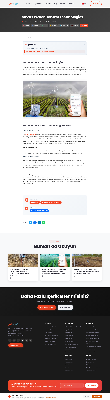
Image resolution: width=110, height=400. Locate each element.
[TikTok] (30, 340)
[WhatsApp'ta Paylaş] (43, 222)
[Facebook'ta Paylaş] (35, 222)
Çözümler (38, 4)
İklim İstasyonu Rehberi (93, 330)
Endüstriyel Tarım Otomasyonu (51, 202)
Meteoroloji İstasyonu (51, 335)
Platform (48, 4)
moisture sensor (30, 135)
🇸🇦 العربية (44, 25)
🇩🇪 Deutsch (74, 25)
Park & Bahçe (69, 341)
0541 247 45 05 (91, 362)
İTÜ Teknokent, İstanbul (94, 368)
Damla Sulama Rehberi (92, 338)
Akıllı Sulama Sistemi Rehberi (92, 342)
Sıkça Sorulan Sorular (92, 352)
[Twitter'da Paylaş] (30, 222)
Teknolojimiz (69, 362)
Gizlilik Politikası (51, 398)
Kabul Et (97, 396)
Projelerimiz (68, 365)
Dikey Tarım (68, 338)
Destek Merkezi (91, 371)
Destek (62, 4)
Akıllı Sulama (34, 202)
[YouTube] (22, 340)
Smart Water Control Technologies (37, 48)
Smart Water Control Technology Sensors (40, 51)
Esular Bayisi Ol (16, 345)
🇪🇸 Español (53, 25)
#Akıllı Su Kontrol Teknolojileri (39, 210)
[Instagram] (14, 340)
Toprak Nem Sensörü (51, 327)
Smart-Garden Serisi (51, 338)
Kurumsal (71, 4)
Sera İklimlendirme (50, 344)
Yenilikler (67, 368)
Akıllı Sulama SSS (91, 349)
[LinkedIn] (18, 340)
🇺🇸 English (84, 25)
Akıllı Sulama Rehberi (92, 327)
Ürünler (28, 4)
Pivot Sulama (69, 335)
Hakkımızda (68, 359)
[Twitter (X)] (26, 340)
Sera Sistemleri (69, 332)
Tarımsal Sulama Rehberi (93, 346)
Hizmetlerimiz (69, 371)
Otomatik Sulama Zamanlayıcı (70, 348)
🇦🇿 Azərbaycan (64, 25)
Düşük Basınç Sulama (71, 344)
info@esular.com (92, 365)
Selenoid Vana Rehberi (92, 332)
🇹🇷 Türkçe (26, 25)
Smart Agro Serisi (50, 341)
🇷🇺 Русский (35, 25)
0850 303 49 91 (91, 359)
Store (97, 4)
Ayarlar (88, 396)
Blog (55, 4)
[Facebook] (10, 340)
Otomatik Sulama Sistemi (73, 327)
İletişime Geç (66, 307)
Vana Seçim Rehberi (92, 335)
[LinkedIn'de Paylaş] (39, 222)
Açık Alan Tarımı (69, 330)
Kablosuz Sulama (50, 330)
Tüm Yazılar (28, 38)
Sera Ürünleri (48, 332)
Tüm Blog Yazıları (47, 307)
